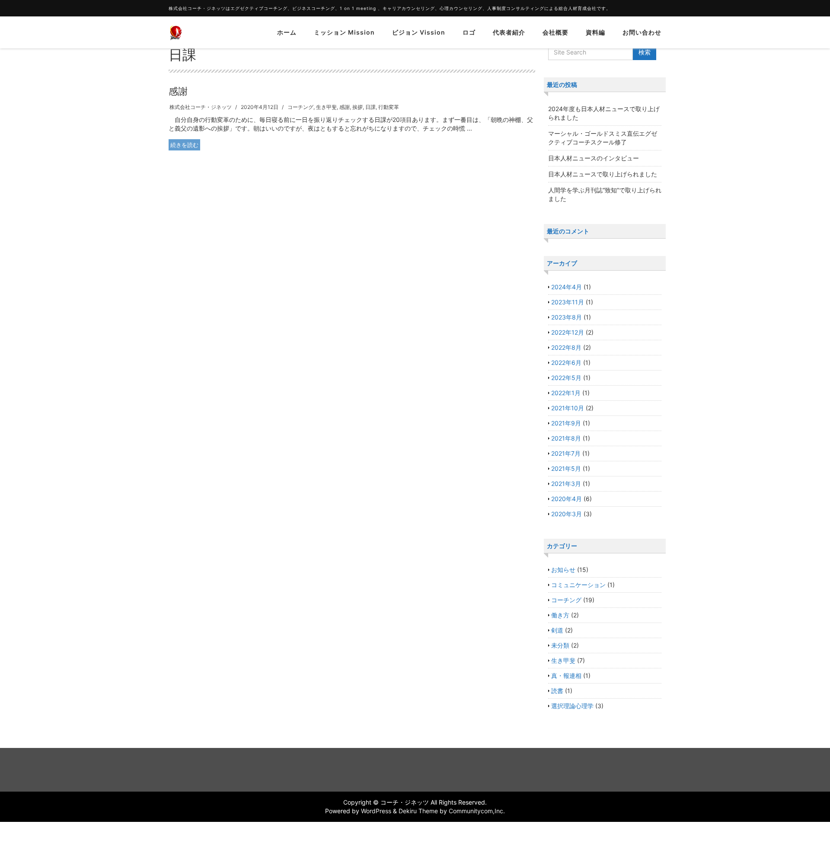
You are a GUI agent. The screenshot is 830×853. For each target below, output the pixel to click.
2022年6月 (566, 362)
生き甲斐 (326, 107)
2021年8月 (566, 438)
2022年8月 (566, 347)
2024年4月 (566, 287)
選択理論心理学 (572, 705)
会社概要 (555, 32)
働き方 (560, 615)
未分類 (560, 645)
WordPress (376, 811)
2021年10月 (567, 408)
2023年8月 (566, 317)
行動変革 (388, 107)
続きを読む (184, 144)
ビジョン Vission (418, 32)
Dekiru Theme (418, 811)
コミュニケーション (578, 584)
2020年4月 (566, 498)
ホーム (287, 32)
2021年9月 (566, 423)
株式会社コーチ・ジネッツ (200, 107)
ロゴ (469, 32)
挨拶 (357, 107)
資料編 (595, 32)
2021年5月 (566, 468)
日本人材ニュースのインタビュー (593, 158)
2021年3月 (566, 483)
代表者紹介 (509, 32)
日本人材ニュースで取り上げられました (602, 174)
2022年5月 (566, 377)
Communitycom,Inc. (477, 811)
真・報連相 (566, 675)
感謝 (178, 91)
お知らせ (563, 569)
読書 (557, 690)
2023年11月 (567, 302)
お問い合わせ (641, 32)
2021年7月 (566, 453)
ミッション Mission (344, 32)
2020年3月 (566, 514)
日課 (370, 107)
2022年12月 (567, 332)
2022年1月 (566, 392)
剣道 (557, 630)
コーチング (300, 107)
